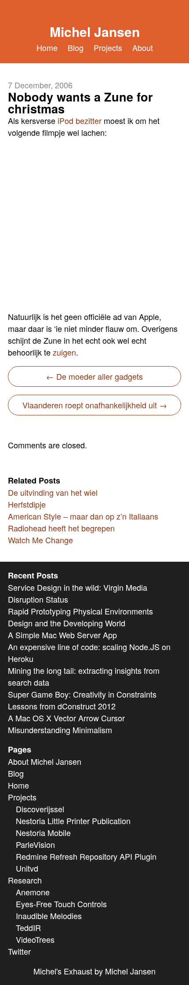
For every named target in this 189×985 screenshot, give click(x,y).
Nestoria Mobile (43, 832)
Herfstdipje (27, 504)
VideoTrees (35, 939)
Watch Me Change (40, 539)
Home (47, 47)
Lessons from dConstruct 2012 (62, 706)
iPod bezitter (80, 120)
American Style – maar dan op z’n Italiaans (83, 516)
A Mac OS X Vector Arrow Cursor (66, 717)
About (142, 47)
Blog (76, 47)
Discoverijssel (40, 808)
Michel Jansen (95, 31)
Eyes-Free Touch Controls (61, 903)
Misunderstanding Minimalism (60, 729)
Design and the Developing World (66, 623)
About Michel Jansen (44, 761)
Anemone (33, 892)
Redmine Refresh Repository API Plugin (86, 856)
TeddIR (28, 927)
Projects (108, 47)
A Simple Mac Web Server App (62, 634)
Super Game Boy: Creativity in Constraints (82, 694)
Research (25, 880)
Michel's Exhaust (62, 971)
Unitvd (27, 868)
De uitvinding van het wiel (53, 492)
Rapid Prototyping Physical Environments (80, 611)
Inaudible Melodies (49, 915)
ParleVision (35, 844)
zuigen (64, 352)
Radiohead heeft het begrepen (61, 528)
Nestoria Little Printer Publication (73, 820)
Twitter (19, 951)
